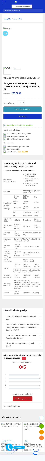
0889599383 (19, 447)
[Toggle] (4, 317)
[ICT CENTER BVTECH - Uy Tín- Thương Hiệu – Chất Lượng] (22, 2)
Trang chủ (7, 19)
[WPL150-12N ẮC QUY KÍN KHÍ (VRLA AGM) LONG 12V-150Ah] (34, 433)
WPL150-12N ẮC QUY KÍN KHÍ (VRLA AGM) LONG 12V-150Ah (34, 446)
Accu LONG (18, 19)
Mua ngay (22, 116)
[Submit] (41, 10)
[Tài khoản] (3, 2)
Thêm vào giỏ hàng (22, 109)
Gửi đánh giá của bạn (22, 399)
